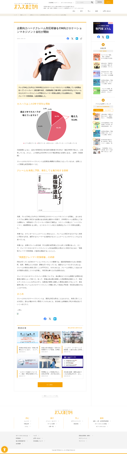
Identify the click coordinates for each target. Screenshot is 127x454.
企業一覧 (51, 426)
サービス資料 (51, 423)
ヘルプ (35, 435)
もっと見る (50, 384)
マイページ (82, 441)
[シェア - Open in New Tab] (68, 38)
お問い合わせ (107, 11)
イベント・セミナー (51, 421)
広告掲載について (38, 441)
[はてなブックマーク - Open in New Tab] (77, 38)
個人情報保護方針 (20, 441)
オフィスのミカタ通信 (101, 423)
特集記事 (26, 423)
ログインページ (83, 438)
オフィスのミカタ (101, 426)
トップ (15, 14)
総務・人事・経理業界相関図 (101, 421)
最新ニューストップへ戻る (51, 396)
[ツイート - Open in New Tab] (72, 38)
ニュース (26, 421)
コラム (26, 426)
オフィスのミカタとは (22, 435)
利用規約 (18, 438)
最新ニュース (23, 14)
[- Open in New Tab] (103, 28)
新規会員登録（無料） (85, 435)
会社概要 (18, 443)
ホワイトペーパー (76, 421)
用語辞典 (76, 423)
